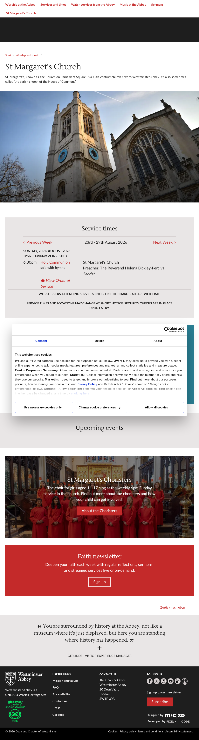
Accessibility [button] (61, 694)
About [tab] (158, 340)
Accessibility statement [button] (179, 731)
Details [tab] (99, 340)
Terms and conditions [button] (150, 731)
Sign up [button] (99, 582)
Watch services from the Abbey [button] (93, 4)
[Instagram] (164, 681)
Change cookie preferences (97, 407)
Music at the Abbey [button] (133, 4)
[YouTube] (171, 681)
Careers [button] (58, 714)
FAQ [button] (55, 687)
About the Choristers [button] (99, 511)
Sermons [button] (157, 4)
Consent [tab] (41, 340)
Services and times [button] (53, 4)
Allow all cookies (156, 407)
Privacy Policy (87, 384)
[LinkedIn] (178, 681)
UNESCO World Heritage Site (25, 695)
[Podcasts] (185, 681)
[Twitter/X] (157, 681)
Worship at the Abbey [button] (20, 4)
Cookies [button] (113, 731)
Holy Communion (55, 262)
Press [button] (56, 708)
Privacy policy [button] (128, 731)
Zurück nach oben (172, 607)
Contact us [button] (59, 701)
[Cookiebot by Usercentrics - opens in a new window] (167, 330)
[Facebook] (150, 681)
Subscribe (159, 702)
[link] (174, 715)
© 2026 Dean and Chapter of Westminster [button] (31, 731)
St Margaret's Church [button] (21, 13)
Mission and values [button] (65, 680)
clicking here (80, 393)
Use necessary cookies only (43, 407)
